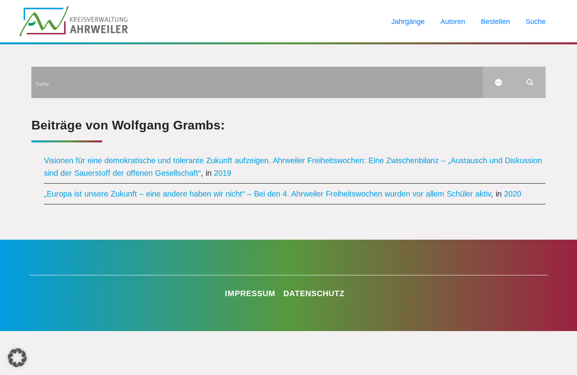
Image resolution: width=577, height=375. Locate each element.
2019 (222, 173)
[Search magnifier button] (530, 82)
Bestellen (495, 21)
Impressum (250, 293)
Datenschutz (314, 293)
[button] (17, 357)
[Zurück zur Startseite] (74, 20)
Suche (536, 21)
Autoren (452, 21)
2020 (512, 193)
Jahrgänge (408, 21)
